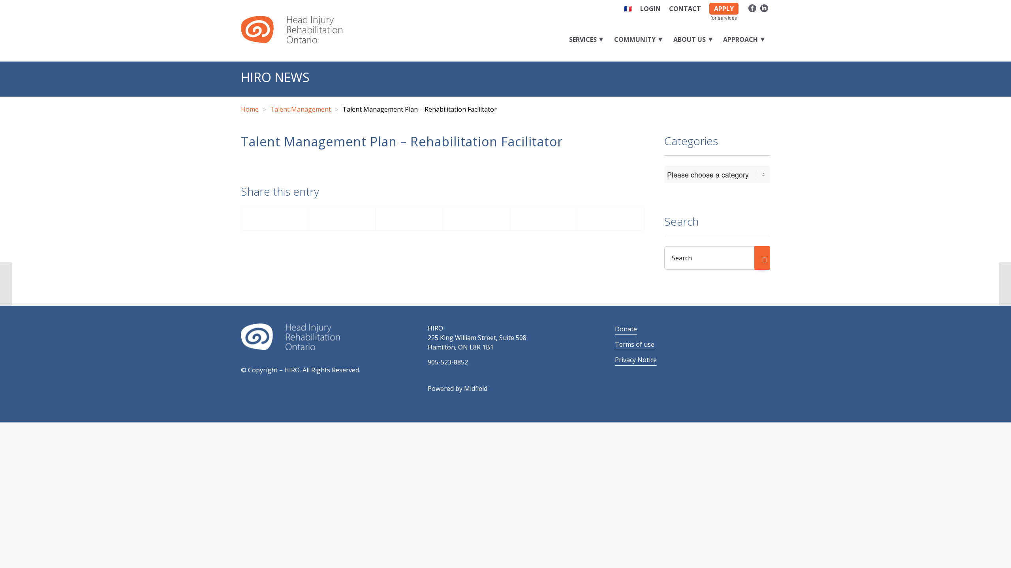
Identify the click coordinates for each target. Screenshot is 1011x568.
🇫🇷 (628, 8)
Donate (626, 329)
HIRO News (275, 77)
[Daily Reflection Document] (6, 284)
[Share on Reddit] (543, 218)
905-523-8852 (448, 362)
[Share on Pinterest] (409, 218)
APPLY (724, 8)
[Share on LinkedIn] (476, 218)
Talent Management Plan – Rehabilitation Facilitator (402, 141)
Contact (685, 8)
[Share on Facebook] (274, 218)
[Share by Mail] (610, 218)
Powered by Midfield (457, 388)
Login (650, 8)
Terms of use (634, 344)
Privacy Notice (636, 359)
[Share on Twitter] (342, 218)
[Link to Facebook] (752, 7)
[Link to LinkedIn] (764, 7)
